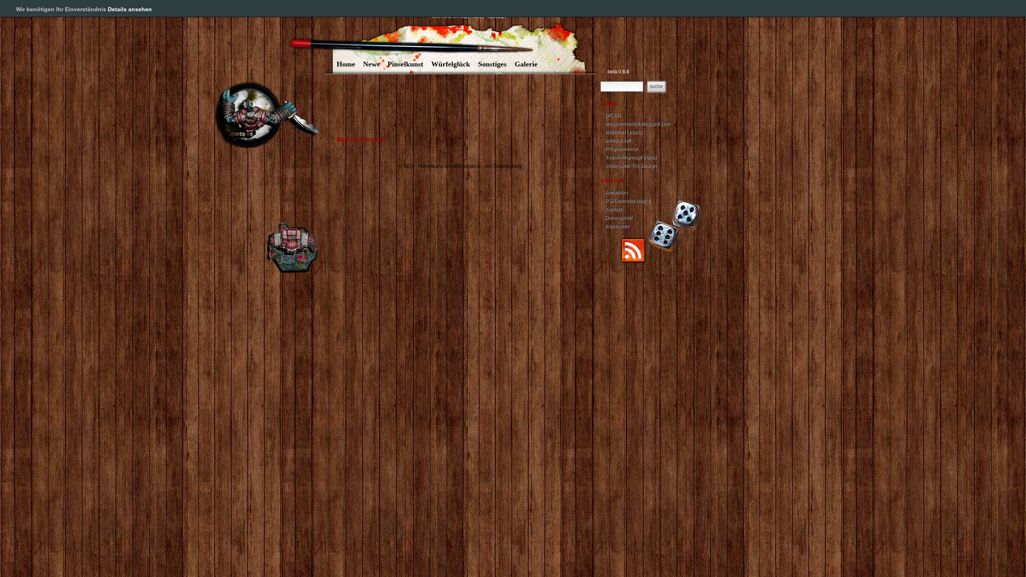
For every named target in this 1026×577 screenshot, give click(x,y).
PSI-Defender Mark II (627, 201)
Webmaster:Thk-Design (630, 165)
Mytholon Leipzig (623, 132)
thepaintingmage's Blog (630, 157)
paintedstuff (617, 140)
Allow (993, 9)
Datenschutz (618, 217)
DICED (612, 115)
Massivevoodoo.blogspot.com (637, 123)
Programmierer (621, 148)
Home (346, 64)
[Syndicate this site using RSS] (633, 261)
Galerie (526, 64)
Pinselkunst (405, 64)
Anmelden (616, 192)
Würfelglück (450, 64)
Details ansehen (130, 9)
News (371, 64)
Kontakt (613, 209)
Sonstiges (492, 64)
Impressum (617, 226)
